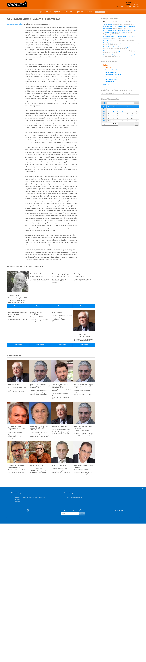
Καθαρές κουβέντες (59, 465)
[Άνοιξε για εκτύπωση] (2, 654)
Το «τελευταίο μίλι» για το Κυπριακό (83, 427)
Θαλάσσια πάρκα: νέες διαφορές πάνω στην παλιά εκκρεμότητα (40, 386)
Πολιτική (108, 67)
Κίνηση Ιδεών (109, 81)
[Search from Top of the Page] (106, 12)
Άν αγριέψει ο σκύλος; (118, 40)
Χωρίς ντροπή (57, 312)
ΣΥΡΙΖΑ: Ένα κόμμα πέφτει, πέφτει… (83, 466)
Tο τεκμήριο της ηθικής (60, 274)
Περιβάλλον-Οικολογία (112, 72)
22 (132, 116)
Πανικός (77, 274)
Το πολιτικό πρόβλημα (60, 426)
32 (104, 111)
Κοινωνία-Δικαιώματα (112, 77)
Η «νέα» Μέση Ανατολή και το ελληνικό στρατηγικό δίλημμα (83, 386)
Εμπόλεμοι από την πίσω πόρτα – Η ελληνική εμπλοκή (39, 428)
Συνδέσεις (89, 12)
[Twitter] (28, 510)
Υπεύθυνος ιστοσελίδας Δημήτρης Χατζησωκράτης (29, 497)
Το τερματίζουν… (14, 384)
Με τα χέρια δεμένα (37, 465)
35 (104, 118)
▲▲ (143, 488)
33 (104, 113)
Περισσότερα (18, 306)
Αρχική (41, 12)
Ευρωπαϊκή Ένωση (111, 79)
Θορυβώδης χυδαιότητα (38, 274)
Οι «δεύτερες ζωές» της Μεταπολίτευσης (16, 466)
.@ (74, 497)
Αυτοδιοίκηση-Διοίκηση (113, 74)
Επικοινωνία (67, 12)
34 (104, 116)
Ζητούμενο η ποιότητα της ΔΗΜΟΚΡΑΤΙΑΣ (17, 313)
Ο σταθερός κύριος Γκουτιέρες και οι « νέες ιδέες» (16, 428)
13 (122, 113)
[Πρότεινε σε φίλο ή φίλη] (2, 656)
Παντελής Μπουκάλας (15, 24)
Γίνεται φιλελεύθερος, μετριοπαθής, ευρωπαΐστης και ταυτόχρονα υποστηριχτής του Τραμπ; (61, 387)
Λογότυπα (17, 502)
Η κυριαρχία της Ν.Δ (81, 334)
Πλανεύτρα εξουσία (15, 295)
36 (104, 120)
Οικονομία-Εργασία (111, 70)
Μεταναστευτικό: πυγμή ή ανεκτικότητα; (119, 51)
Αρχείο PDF (79, 12)
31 (104, 109)
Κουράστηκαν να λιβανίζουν (36, 313)
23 (136, 116)
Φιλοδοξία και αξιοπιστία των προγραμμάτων (117, 47)
